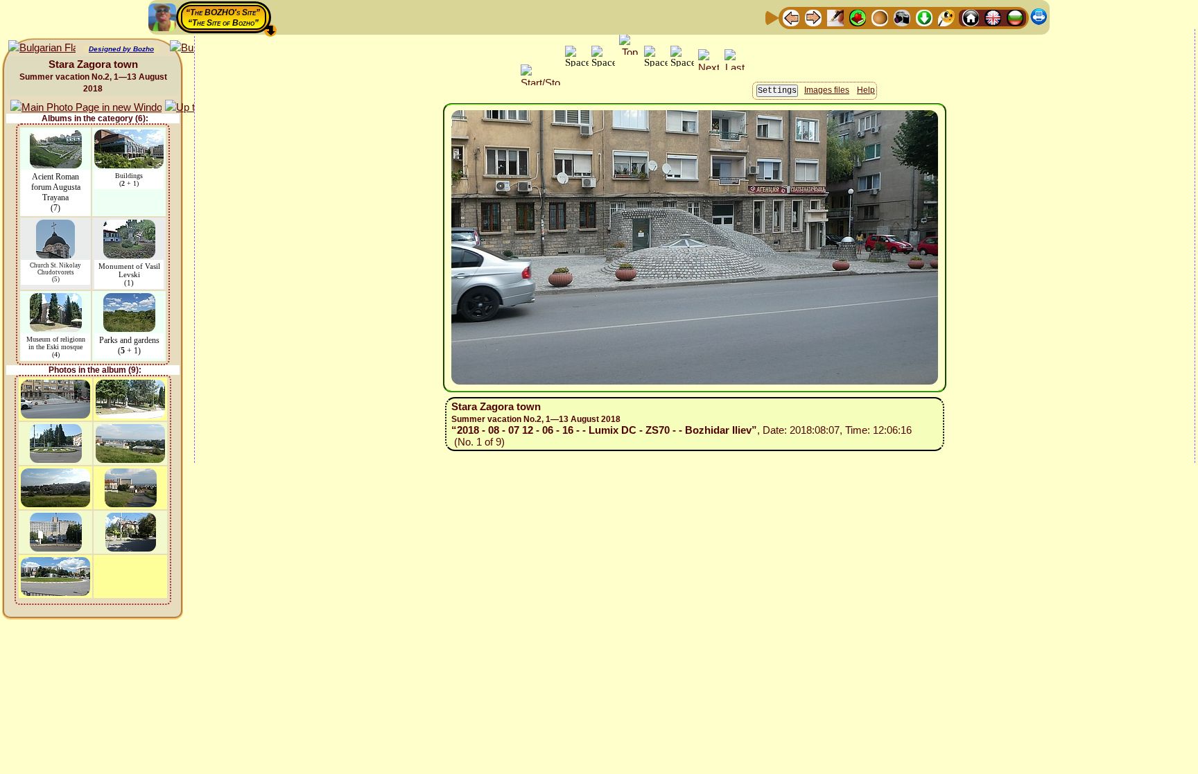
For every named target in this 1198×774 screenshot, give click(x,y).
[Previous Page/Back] (791, 17)
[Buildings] (129, 136)
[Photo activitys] (902, 17)
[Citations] (857, 17)
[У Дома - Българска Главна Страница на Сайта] (1015, 17)
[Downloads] (924, 17)
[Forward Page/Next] (813, 17)
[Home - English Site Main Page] (992, 17)
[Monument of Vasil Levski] (129, 226)
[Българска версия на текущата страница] (42, 48)
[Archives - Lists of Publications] (835, 17)
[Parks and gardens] (129, 299)
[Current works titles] (879, 17)
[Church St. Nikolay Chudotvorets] (55, 226)
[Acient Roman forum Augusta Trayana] (55, 136)
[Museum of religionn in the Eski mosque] (55, 299)
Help (866, 90)
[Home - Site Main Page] (970, 17)
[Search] (946, 17)
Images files (826, 90)
